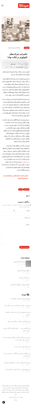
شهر (20, 189)
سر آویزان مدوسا (24, 277)
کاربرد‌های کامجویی (19, 261)
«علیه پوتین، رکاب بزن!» (21, 346)
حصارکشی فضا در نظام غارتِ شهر (17, 321)
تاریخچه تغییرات (12, 397)
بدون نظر (13, 64)
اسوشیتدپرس (19, 67)
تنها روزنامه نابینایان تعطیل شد (19, 298)
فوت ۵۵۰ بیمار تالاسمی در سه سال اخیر (16, 305)
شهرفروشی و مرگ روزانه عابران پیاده (16, 369)
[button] (2, 5)
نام (14, 210)
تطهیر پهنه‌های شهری (23, 270)
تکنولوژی (26, 189)
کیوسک (27, 48)
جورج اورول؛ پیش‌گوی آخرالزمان (19, 284)
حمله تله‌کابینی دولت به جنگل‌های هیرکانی (16, 362)
